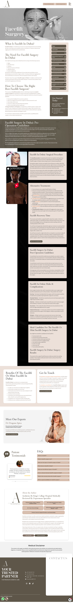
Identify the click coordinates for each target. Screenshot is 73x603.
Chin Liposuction (55, 77)
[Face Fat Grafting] (65, 64)
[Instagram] (26, 583)
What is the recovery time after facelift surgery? (49, 476)
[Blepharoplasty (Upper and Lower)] (65, 57)
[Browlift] (65, 67)
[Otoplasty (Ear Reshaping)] (65, 70)
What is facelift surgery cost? (45, 459)
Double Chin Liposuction (57, 60)
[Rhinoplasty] (65, 53)
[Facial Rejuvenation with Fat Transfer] (65, 84)
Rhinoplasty (54, 52)
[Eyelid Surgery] (65, 49)
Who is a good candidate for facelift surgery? (48, 479)
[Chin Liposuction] (65, 77)
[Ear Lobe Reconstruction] (65, 74)
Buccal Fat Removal (56, 88)
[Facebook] (29, 583)
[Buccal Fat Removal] (65, 88)
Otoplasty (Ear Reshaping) (57, 70)
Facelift (53, 80)
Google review (12, 477)
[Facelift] (65, 80)
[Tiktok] (32, 583)
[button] (59, 46)
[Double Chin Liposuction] (65, 60)
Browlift (53, 67)
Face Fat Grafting (55, 63)
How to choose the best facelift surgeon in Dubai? (50, 472)
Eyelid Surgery (55, 49)
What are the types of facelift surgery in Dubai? (49, 462)
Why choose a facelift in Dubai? (45, 466)
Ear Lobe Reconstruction (57, 73)
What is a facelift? (42, 455)
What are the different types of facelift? (47, 469)
